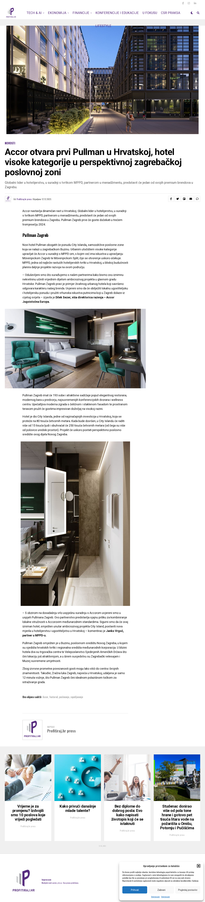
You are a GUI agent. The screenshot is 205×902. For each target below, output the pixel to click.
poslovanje (64, 697)
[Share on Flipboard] (184, 199)
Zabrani (161, 890)
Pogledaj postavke (187, 890)
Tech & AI (34, 13)
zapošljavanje (76, 697)
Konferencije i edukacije (117, 13)
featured (53, 697)
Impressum (155, 896)
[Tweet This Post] (177, 199)
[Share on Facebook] (171, 199)
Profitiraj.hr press (24, 199)
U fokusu (150, 13)
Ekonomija (57, 13)
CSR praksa (170, 13)
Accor (45, 697)
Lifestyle (103, 26)
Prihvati (135, 890)
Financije (81, 13)
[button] (198, 865)
